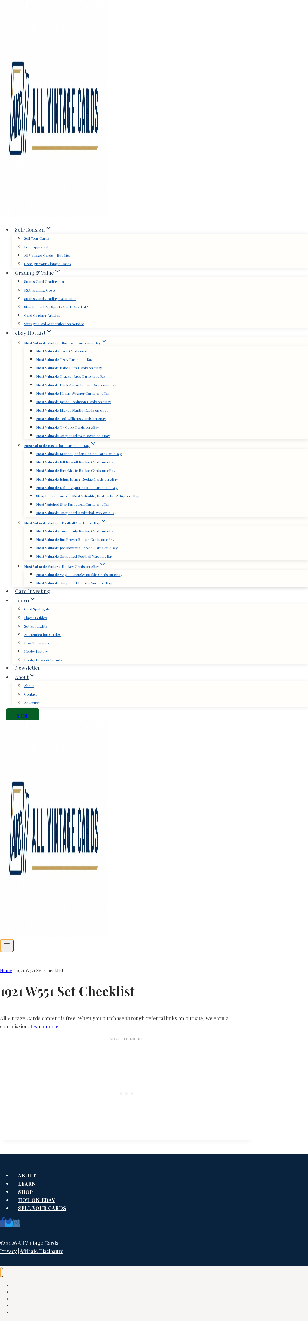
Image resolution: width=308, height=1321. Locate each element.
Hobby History (36, 651)
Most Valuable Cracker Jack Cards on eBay (71, 376)
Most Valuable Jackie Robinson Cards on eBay (73, 401)
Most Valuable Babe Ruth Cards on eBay (69, 367)
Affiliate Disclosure (41, 1251)
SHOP (23, 716)
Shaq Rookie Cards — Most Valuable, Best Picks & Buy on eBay (87, 495)
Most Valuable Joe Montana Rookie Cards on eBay (77, 547)
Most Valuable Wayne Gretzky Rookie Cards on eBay (79, 574)
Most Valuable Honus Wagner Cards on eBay (72, 393)
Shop (25, 1191)
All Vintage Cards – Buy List (47, 255)
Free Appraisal (36, 246)
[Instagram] (16, 1223)
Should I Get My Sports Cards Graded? (56, 306)
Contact (30, 694)
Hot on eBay (36, 1200)
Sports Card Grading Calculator (50, 298)
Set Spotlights (35, 626)
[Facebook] (2, 1223)
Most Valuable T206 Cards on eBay (64, 351)
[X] (9, 1223)
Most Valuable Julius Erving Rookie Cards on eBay (77, 479)
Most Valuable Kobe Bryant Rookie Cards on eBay (77, 487)
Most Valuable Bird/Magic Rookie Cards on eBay (75, 470)
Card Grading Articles (42, 315)
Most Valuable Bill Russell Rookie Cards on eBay (75, 462)
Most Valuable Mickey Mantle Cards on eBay (72, 410)
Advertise (32, 702)
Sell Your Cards (36, 238)
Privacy (8, 1251)
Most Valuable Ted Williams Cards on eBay (71, 418)
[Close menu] (1, 1272)
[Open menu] (7, 945)
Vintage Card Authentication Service (54, 323)
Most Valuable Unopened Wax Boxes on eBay (73, 435)
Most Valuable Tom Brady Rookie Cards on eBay (75, 531)
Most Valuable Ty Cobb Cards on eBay (67, 427)
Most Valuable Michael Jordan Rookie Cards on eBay (79, 453)
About (29, 685)
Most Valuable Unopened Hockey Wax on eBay (74, 582)
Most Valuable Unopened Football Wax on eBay (74, 556)
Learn (27, 1183)
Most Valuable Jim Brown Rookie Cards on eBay (75, 539)
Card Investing (32, 591)
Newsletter (27, 667)
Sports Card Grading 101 (44, 281)
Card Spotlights (37, 609)
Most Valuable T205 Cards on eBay (64, 359)
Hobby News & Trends (43, 660)
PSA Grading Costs (40, 290)
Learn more (44, 1026)
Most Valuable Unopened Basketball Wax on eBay (76, 512)
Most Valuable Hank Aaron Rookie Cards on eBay (76, 384)
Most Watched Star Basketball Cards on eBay (72, 504)
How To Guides (36, 642)
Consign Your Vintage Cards (47, 263)
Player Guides (35, 617)
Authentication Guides (42, 634)
